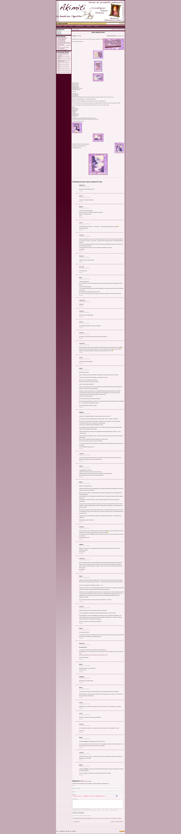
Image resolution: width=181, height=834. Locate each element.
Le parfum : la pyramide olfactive (117, 29)
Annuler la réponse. (88, 781)
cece (80, 222)
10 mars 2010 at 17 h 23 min (84, 644)
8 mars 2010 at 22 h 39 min (84, 607)
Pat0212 (80, 235)
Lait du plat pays (76, 29)
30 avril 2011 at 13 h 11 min (84, 753)
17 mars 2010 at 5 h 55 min (84, 678)
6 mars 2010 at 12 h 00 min (84, 455)
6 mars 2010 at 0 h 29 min (84, 268)
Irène (80, 713)
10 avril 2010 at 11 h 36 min (84, 688)
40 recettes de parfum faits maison (63, 42)
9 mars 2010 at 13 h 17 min (84, 629)
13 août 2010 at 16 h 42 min (84, 714)
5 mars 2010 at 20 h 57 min (84, 186)
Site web (74, 791)
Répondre (81, 190)
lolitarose (81, 526)
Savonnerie (79, 35)
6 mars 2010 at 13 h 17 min (84, 483)
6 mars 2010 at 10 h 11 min (84, 344)
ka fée (80, 321)
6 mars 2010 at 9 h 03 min (84, 301)
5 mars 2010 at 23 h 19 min (84, 257)
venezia (80, 606)
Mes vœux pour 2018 (61, 41)
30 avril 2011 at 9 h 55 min (84, 738)
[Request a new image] (117, 796)
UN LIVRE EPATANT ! (61, 39)
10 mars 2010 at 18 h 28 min (84, 665)
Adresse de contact (76, 788)
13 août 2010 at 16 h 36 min (84, 703)
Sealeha (80, 311)
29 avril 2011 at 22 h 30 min (84, 725)
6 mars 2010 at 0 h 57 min (84, 278)
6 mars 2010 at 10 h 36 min (84, 369)
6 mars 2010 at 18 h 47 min (84, 528)
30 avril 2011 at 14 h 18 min (84, 766)
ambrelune (81, 343)
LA (85, 145)
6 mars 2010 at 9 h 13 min (84, 323)
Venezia (59, 72)
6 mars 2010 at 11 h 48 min (84, 413)
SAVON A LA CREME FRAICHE (63, 61)
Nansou (80, 332)
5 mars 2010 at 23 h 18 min (84, 236)
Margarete (81, 643)
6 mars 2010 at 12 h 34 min (84, 467)
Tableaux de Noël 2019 (61, 38)
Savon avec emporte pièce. (62, 49)
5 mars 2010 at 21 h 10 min (84, 223)
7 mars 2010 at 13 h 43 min (84, 559)
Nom (73, 785)
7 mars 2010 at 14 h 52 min (84, 577)
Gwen (80, 702)
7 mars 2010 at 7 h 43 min (84, 545)
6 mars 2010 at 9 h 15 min (84, 333)
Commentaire (75, 799)
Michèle (59, 70)
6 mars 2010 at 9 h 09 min (84, 312)
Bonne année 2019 (61, 40)
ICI (79, 147)
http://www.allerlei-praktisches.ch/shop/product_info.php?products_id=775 (93, 654)
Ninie (80, 357)
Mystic (80, 195)
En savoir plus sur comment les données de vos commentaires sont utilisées (107, 818)
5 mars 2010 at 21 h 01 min (84, 197)
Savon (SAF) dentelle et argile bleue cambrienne (63, 48)
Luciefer (80, 453)
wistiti (80, 466)
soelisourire (81, 300)
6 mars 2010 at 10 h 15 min (84, 358)
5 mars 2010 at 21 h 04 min (84, 208)
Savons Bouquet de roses (62, 37)
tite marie (81, 266)
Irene (117, 35)
